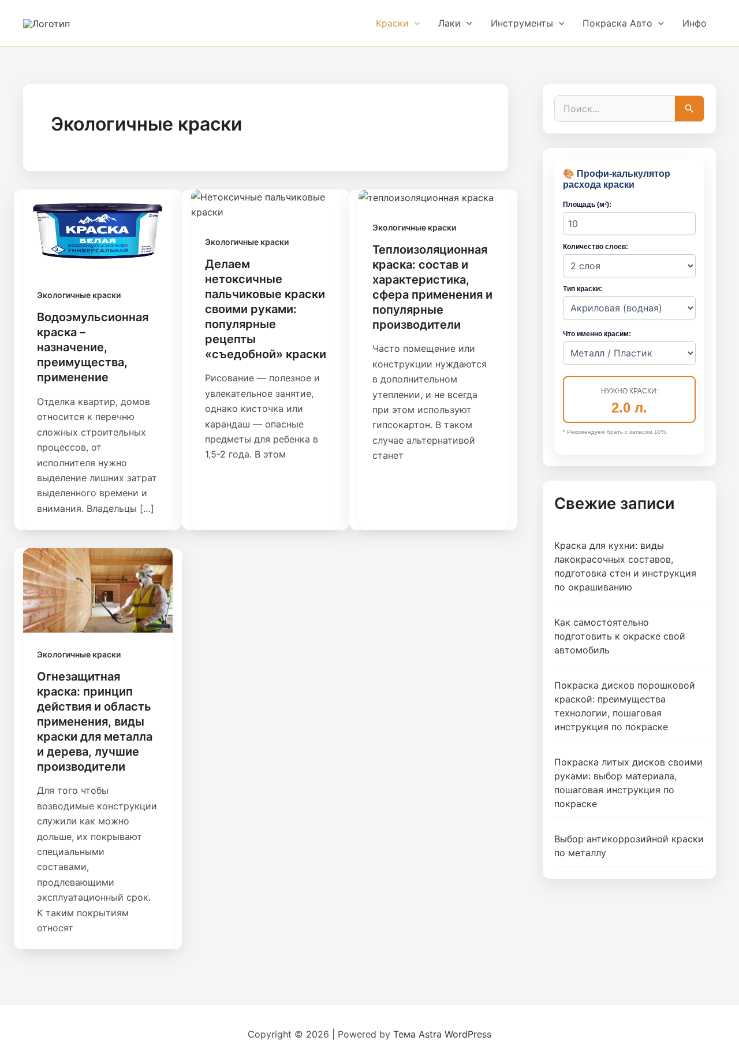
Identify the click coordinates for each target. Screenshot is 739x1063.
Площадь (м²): (587, 204)
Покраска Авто (617, 23)
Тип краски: (582, 289)
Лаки (449, 23)
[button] (414, 23)
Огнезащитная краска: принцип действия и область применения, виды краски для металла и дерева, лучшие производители (94, 722)
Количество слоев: (595, 247)
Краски (392, 23)
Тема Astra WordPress (442, 1034)
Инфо (694, 23)
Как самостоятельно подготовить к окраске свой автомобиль (619, 636)
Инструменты (522, 23)
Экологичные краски (79, 295)
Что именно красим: (597, 334)
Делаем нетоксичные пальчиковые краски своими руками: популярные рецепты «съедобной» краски (265, 309)
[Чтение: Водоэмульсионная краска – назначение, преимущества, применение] (98, 230)
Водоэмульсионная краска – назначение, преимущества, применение (92, 347)
